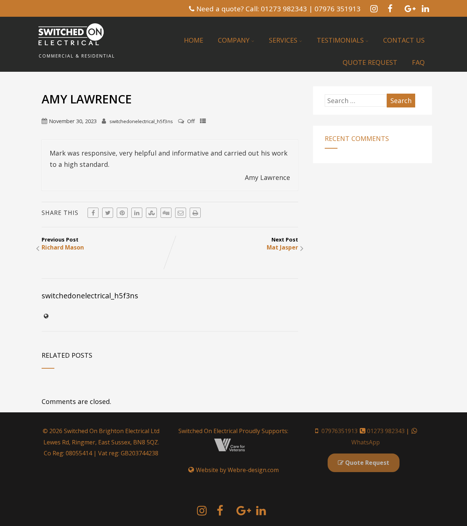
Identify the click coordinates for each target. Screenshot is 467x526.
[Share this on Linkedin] (136, 213)
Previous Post (63, 243)
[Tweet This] (107, 213)
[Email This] (180, 213)
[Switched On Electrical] (71, 48)
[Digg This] (166, 213)
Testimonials (340, 40)
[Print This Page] (195, 213)
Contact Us (404, 40)
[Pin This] (122, 213)
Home (193, 40)
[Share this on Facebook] (93, 213)
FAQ (418, 62)
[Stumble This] (151, 213)
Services (283, 40)
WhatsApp (365, 442)
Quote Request (370, 62)
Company (234, 40)
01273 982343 (386, 431)
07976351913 (339, 431)
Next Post (282, 243)
